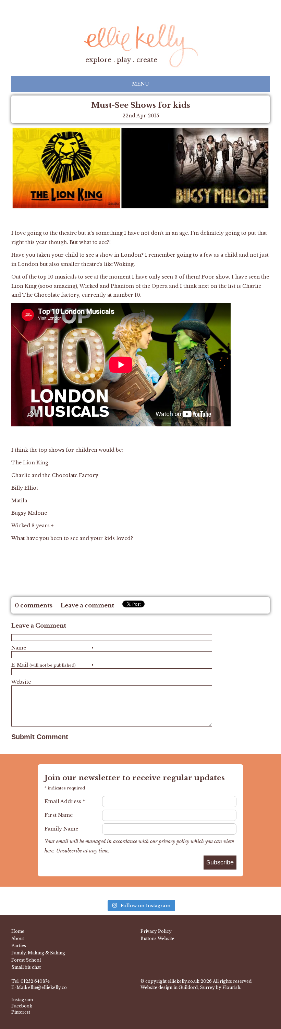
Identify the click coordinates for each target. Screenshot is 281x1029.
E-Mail (52, 665)
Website (21, 682)
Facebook (21, 1005)
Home (17, 931)
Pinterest (20, 1012)
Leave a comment (87, 605)
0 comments (33, 605)
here (49, 851)
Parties (18, 945)
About (17, 938)
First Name (59, 815)
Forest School (26, 960)
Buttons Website (157, 938)
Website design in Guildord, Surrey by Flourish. (190, 987)
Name (52, 648)
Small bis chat (26, 967)
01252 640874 (35, 981)
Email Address (65, 801)
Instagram (22, 999)
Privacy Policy (156, 931)
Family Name (61, 829)
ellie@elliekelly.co (47, 987)
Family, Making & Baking (38, 952)
